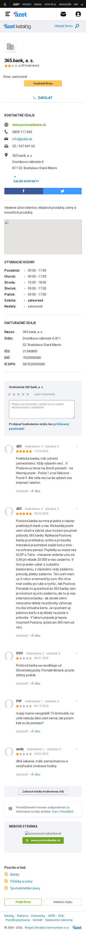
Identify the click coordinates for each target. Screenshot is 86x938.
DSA (61, 916)
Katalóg (9, 916)
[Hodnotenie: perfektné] (25, 451)
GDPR (51, 916)
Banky (14, 874)
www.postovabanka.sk (29, 125)
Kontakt (37, 920)
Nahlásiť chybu (62, 902)
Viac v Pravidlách (63, 811)
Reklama (22, 916)
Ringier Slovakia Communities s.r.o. (47, 927)
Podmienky (38, 916)
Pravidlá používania (18, 920)
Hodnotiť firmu (43, 83)
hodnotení (30, 65)
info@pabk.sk (22, 139)
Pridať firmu (23, 902)
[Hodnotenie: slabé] (25, 658)
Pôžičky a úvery (21, 881)
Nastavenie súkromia (58, 920)
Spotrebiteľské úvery (25, 888)
